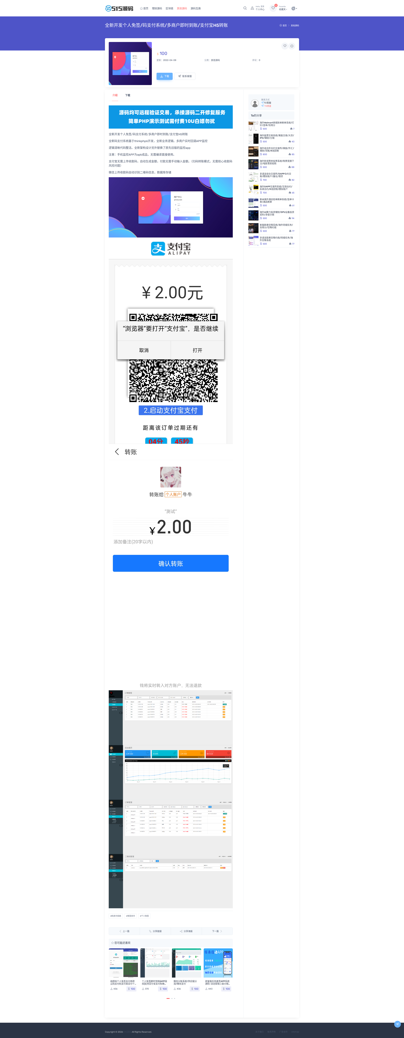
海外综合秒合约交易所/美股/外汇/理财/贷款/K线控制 (277, 149)
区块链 (169, 8)
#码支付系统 (115, 916)
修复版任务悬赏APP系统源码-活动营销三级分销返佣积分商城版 (186, 984)
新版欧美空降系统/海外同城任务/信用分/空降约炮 (276, 226)
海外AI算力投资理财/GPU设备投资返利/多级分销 (277, 213)
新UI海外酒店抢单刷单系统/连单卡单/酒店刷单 (277, 200)
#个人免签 (144, 916)
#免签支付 (130, 916)
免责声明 (271, 1032)
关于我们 (259, 1032)
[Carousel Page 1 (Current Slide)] (168, 998)
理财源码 (157, 8)
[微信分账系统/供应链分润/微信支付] (155, 963)
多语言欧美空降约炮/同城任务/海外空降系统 (276, 239)
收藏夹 (282, 8)
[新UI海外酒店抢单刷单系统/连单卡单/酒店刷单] (253, 203)
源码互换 (196, 8)
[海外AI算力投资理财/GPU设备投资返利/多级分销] (253, 215)
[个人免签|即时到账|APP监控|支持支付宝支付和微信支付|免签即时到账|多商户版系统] (123, 963)
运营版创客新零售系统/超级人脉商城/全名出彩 (218, 953)
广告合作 (283, 1032)
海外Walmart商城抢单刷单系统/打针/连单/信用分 (277, 124)
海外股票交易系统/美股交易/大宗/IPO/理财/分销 (277, 136)
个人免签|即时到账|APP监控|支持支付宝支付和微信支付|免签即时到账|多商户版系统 (123, 985)
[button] (245, 8)
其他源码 (182, 8)
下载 (166, 76)
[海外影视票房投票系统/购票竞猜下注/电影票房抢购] (253, 164)
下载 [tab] (127, 95)
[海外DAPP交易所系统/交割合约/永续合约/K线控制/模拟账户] (253, 190)
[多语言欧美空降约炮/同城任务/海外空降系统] (253, 241)
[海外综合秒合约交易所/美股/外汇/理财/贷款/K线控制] (253, 151)
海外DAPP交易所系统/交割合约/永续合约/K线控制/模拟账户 (276, 187)
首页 (145, 8)
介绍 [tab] (115, 95)
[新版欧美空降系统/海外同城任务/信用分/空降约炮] (253, 228)
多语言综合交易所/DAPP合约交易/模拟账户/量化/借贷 (275, 175)
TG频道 (267, 106)
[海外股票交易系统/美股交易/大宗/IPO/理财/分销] (253, 139)
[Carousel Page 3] (174, 998)
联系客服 (187, 76)
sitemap (295, 1032)
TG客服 (267, 102)
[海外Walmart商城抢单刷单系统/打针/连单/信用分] (253, 126)
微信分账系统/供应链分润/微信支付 (153, 982)
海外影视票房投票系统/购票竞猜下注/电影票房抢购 (277, 162)
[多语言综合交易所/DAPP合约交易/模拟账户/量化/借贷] (253, 177)
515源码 (127, 1032)
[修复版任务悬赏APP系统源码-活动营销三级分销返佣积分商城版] (186, 963)
